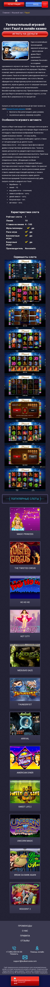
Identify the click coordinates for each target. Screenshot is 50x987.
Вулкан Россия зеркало (16, 109)
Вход (35, 4)
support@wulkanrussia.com (25, 961)
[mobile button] (45, 4)
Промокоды (25, 926)
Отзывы (25, 940)
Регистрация (14, 4)
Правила (25, 936)
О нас (25, 931)
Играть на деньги (25, 33)
